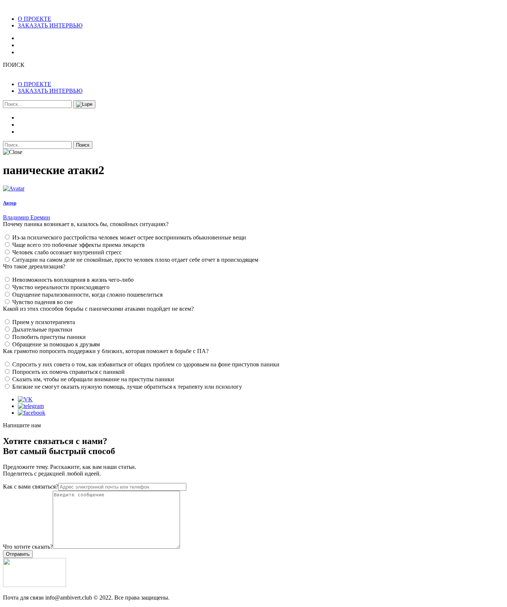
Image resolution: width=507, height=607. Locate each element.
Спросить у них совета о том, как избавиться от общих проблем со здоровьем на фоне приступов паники (145, 364)
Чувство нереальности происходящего (60, 287)
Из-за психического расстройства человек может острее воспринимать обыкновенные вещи (129, 237)
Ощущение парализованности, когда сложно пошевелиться (87, 294)
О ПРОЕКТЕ (34, 19)
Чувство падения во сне (42, 302)
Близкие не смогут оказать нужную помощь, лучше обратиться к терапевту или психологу (127, 387)
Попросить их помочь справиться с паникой (68, 372)
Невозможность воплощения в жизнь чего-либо (73, 280)
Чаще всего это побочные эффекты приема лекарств (78, 245)
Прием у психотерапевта (43, 322)
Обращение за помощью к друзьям (56, 344)
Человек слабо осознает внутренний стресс (67, 252)
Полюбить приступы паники (49, 337)
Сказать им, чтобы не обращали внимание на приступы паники (93, 379)
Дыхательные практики (42, 329)
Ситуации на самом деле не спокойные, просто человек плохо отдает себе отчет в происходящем (135, 260)
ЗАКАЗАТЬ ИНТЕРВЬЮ (50, 25)
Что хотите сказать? (28, 547)
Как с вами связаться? (30, 486)
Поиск (82, 145)
